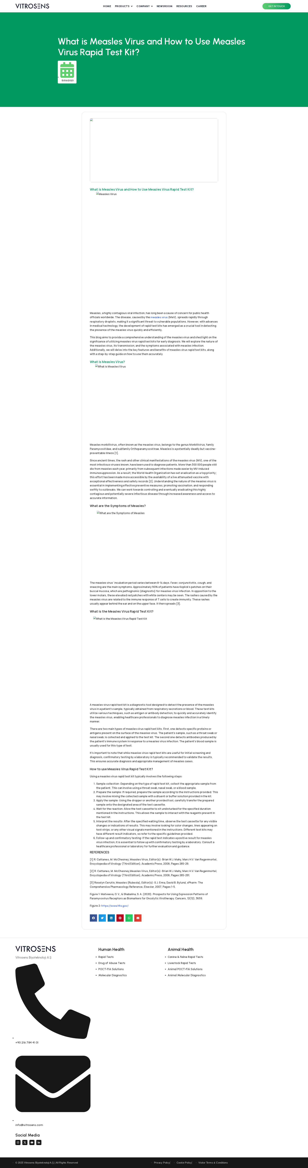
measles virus (159, 317)
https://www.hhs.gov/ (114, 905)
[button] (93, 918)
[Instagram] (18, 1142)
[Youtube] (31, 1142)
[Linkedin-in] (38, 1142)
